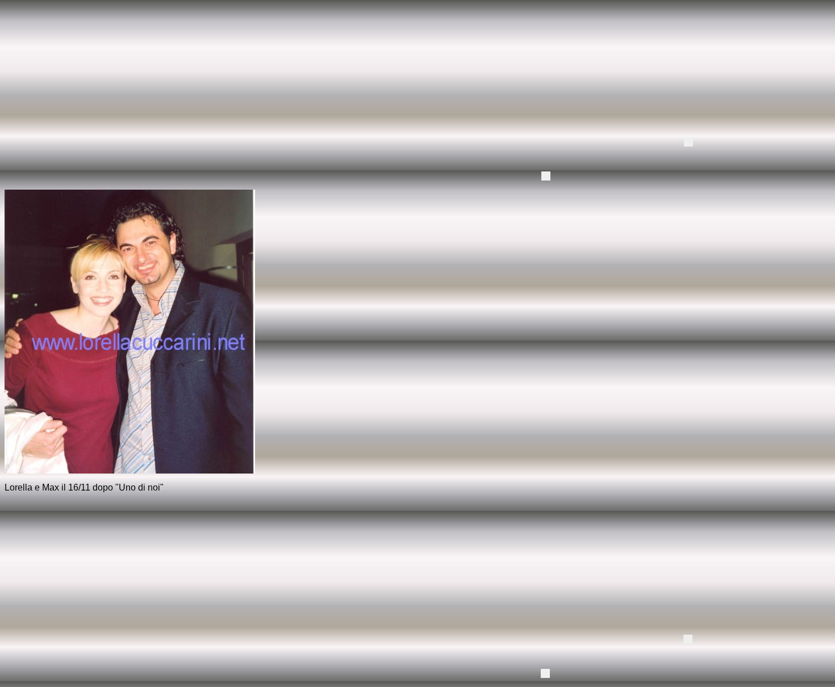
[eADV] (688, 141)
